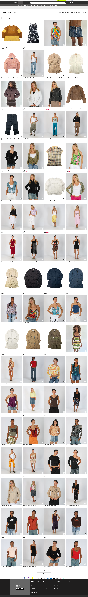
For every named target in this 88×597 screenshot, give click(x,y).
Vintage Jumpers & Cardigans (79, 12)
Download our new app (62, 0)
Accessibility (72, 595)
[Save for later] (21, 45)
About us (44, 582)
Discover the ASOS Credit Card (58, 589)
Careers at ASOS (45, 584)
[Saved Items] (70, 2)
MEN (26, 2)
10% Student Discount (34, 588)
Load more (44, 573)
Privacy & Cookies (65, 595)
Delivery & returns (33, 585)
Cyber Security (45, 588)
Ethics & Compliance (34, 592)
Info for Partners (56, 588)
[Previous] (57, 12)
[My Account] (68, 2)
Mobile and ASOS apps (57, 582)
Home (2, 9)
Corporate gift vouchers (57, 585)
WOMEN (20, 2)
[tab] (15, 5)
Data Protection (33, 591)
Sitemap (32, 589)
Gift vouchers (56, 584)
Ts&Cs (69, 595)
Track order (32, 584)
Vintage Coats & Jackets (69, 12)
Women (6, 9)
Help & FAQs (69, 0)
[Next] (85, 12)
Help (32, 582)
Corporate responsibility (46, 585)
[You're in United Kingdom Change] (73, 0)
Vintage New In (61, 12)
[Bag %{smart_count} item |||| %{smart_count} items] (73, 2)
